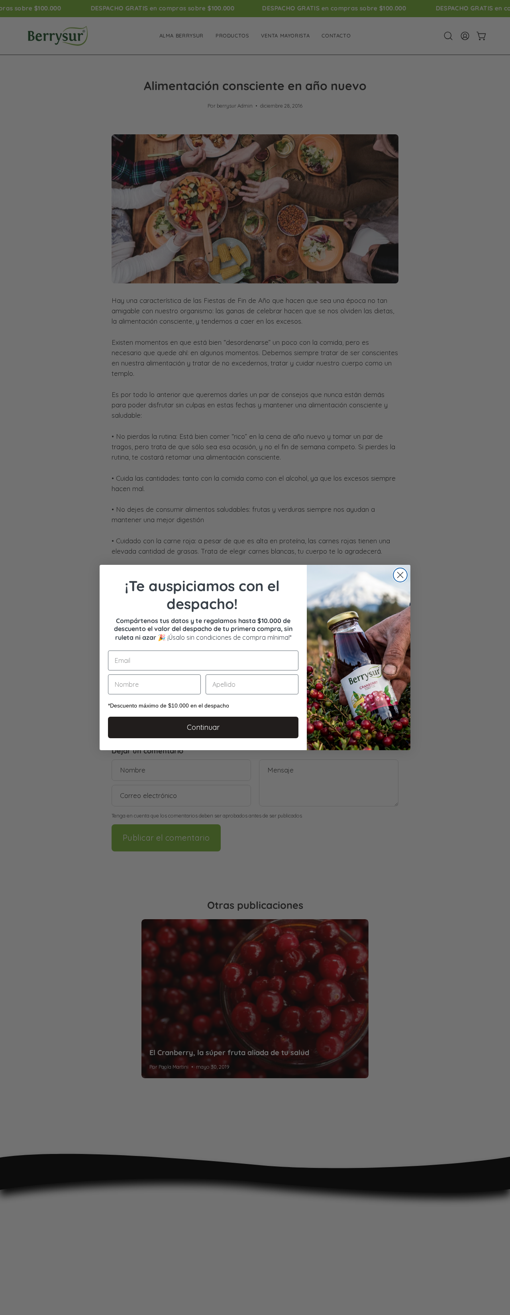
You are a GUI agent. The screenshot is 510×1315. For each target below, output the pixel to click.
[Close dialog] (400, 575)
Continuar (203, 727)
